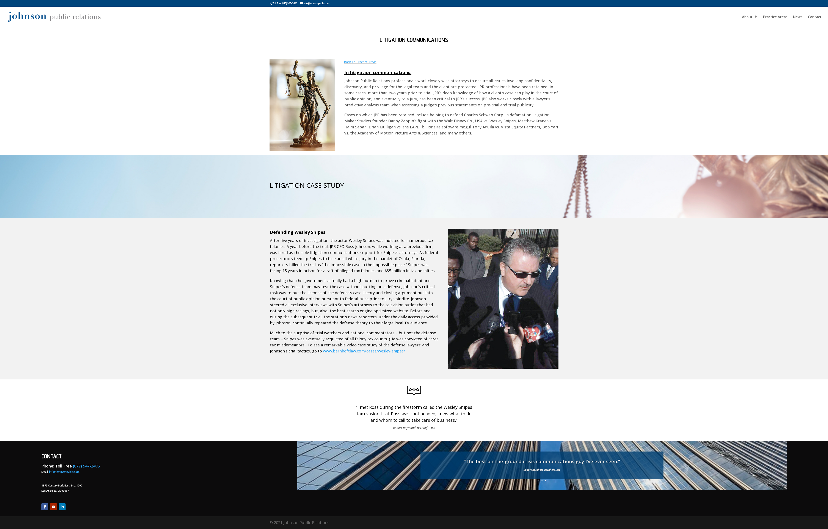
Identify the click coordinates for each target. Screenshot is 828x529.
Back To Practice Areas (360, 62)
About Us (749, 17)
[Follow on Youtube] (53, 506)
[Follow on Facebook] (44, 506)
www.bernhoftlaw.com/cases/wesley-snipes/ (364, 351)
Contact (815, 17)
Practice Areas (775, 17)
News (797, 17)
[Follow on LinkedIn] (62, 506)
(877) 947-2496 (289, 3)
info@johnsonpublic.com (64, 472)
